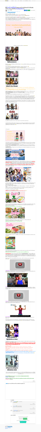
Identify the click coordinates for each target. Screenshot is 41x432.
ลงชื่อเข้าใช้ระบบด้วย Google (23, 422)
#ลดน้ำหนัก (14, 12)
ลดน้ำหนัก (14, 7)
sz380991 (15, 401)
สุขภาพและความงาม (14, 6)
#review (11, 12)
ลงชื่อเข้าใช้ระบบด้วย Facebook (23, 421)
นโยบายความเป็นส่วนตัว (8, 427)
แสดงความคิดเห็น (33, 10)
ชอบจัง (29, 10)
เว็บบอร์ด (10, 6)
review (9, 7)
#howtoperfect (9, 12)
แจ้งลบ (34, 403)
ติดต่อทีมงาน (6, 428)
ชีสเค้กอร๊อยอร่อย (16, 410)
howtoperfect (20, 8)
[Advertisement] (20, 40)
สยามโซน (7, 6)
